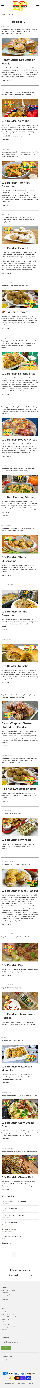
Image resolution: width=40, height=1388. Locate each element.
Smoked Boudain (7, 345)
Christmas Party (24, 341)
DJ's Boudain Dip (12, 965)
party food (22, 95)
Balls (18, 758)
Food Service (6, 1297)
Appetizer (8, 92)
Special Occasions (31, 411)
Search (3, 1312)
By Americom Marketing (25, 1383)
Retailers (4, 1299)
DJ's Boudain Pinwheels (16, 840)
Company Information (9, 1327)
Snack (34, 95)
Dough (3, 222)
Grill (16, 697)
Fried (3, 33)
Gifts (3, 409)
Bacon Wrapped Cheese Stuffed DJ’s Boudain (16, 725)
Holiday (32, 92)
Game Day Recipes (22, 92)
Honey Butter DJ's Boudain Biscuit (13, 1201)
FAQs (3, 1322)
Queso (28, 1095)
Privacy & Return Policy (9, 1317)
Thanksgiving (6, 413)
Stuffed (22, 530)
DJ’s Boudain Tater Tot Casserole (12, 1215)
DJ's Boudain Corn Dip (15, 121)
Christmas (21, 407)
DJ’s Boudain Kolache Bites (18, 373)
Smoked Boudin (20, 345)
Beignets (16, 217)
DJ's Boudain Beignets (15, 248)
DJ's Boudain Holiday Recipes (20, 891)
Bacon (15, 407)
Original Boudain (7, 95)
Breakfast (26, 29)
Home (3, 14)
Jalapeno (14, 409)
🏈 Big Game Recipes (14, 312)
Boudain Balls (31, 758)
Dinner (27, 31)
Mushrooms (29, 528)
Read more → (6, 80)
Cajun (9, 219)
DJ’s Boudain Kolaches (15, 666)
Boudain (14, 29)
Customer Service (7, 1314)
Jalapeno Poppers (24, 409)
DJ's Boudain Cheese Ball (17, 1177)
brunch (11, 31)
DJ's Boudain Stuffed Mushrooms (14, 559)
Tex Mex (34, 1095)
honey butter (10, 33)
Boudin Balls (5, 760)
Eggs (33, 31)
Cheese (14, 219)
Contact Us (5, 1293)
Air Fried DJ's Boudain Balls (18, 789)
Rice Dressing (29, 468)
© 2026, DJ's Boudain (9, 1383)
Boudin (19, 29)
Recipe (18, 33)
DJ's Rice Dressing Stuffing (18, 497)
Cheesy (32, 695)
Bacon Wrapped (11, 695)
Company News (7, 1295)
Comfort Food (20, 31)
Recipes (4, 1329)
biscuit (7, 29)
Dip (14, 92)
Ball (14, 758)
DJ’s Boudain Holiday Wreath (19, 439)
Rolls (33, 343)
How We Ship (6, 1324)
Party (16, 95)
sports (17, 156)
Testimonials (5, 1319)
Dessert (31, 219)
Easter (15, 468)
